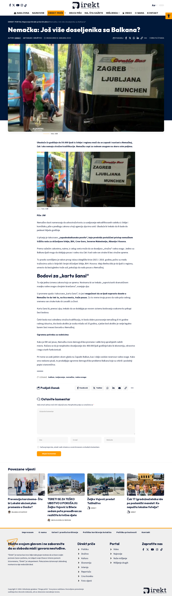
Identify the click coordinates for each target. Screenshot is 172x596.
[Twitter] (14, 5)
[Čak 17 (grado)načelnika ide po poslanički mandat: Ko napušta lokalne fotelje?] (145, 484)
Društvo (37, 38)
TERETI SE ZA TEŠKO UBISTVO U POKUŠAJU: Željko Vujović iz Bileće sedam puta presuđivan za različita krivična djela (65, 507)
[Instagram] (22, 5)
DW (43, 215)
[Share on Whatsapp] (134, 38)
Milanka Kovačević (19, 512)
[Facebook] (10, 5)
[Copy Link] (141, 38)
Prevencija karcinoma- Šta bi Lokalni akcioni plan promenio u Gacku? (25, 503)
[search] (149, 5)
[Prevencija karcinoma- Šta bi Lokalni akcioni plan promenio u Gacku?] (26, 484)
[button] (168, 16)
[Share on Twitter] (130, 38)
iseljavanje (60, 377)
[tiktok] (25, 5)
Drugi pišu (146, 493)
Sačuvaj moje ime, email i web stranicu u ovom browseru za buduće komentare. (70, 447)
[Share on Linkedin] (138, 38)
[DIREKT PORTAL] (86, 5)
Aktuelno (27, 38)
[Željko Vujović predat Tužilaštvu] (105, 484)
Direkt (18, 38)
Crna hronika (71, 490)
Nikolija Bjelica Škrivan (61, 520)
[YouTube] (18, 5)
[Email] (119, 387)
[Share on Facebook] (126, 38)
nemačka (70, 377)
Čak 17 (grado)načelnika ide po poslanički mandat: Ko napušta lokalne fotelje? (145, 503)
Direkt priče (15, 493)
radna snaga (80, 377)
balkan (51, 377)
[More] (145, 38)
